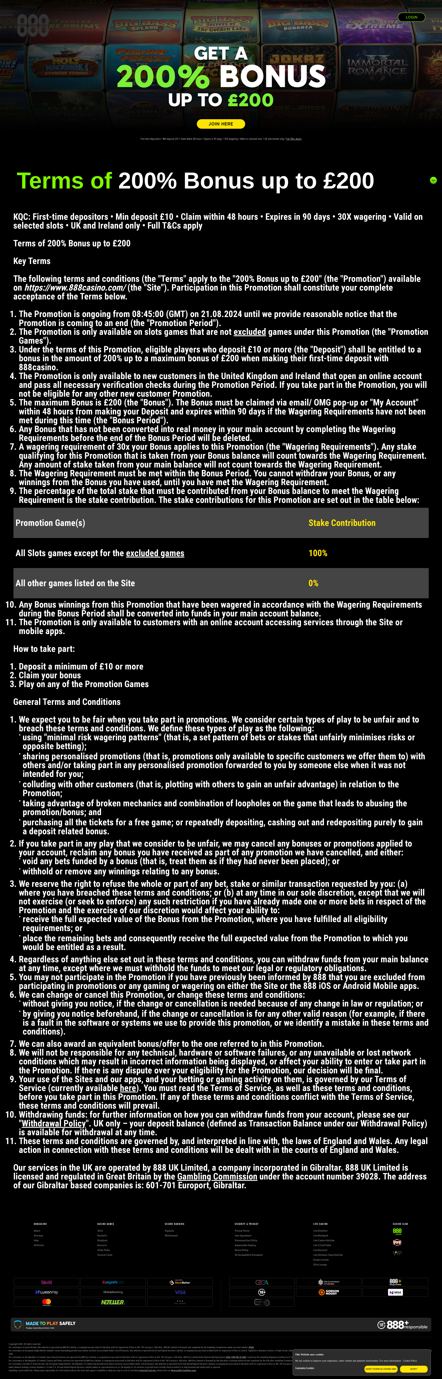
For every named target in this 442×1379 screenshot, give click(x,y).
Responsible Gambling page (183, 1370)
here (128, 1088)
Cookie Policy (410, 1360)
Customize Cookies (304, 1368)
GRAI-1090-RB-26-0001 (236, 1357)
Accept (413, 1369)
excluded (250, 331)
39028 (251, 1347)
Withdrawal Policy (54, 1123)
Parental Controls (147, 1370)
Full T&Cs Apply (293, 138)
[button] (221, 180)
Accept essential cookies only (381, 1369)
